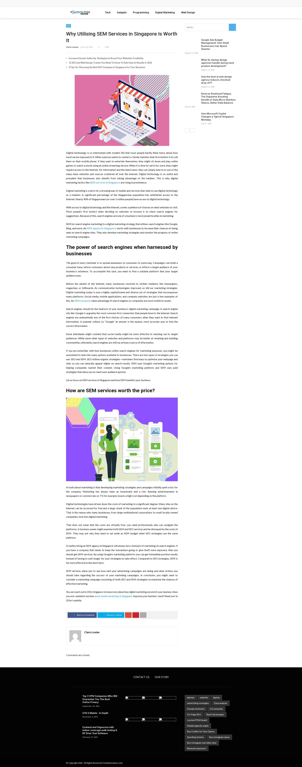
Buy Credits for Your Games (201, 731)
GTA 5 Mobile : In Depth (95, 713)
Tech (108, 12)
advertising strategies (198, 703)
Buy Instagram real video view (201, 742)
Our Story (162, 677)
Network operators (196, 748)
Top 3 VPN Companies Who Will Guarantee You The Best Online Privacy (99, 699)
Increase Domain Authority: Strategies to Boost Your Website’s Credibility (106, 58)
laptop (216, 697)
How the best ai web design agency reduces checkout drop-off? (216, 79)
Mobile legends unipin (198, 725)
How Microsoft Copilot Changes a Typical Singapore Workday (103, 3)
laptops (191, 697)
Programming (141, 12)
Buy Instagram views (219, 737)
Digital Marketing (165, 12)
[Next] (192, 130)
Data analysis (220, 703)
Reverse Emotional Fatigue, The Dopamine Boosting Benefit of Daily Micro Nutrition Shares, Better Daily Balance (218, 98)
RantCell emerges (215, 714)
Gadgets (122, 12)
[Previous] (187, 130)
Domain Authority (196, 708)
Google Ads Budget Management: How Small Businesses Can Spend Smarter (215, 45)
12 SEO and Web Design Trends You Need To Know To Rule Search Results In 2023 (110, 62)
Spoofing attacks (195, 737)
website (204, 697)
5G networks (216, 708)
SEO (68, 26)
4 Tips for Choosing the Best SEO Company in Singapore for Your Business (107, 67)
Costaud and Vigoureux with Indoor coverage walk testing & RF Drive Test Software (99, 730)
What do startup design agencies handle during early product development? (217, 62)
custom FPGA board (197, 720)
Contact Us (141, 677)
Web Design (188, 12)
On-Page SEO (194, 714)
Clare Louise (72, 47)
